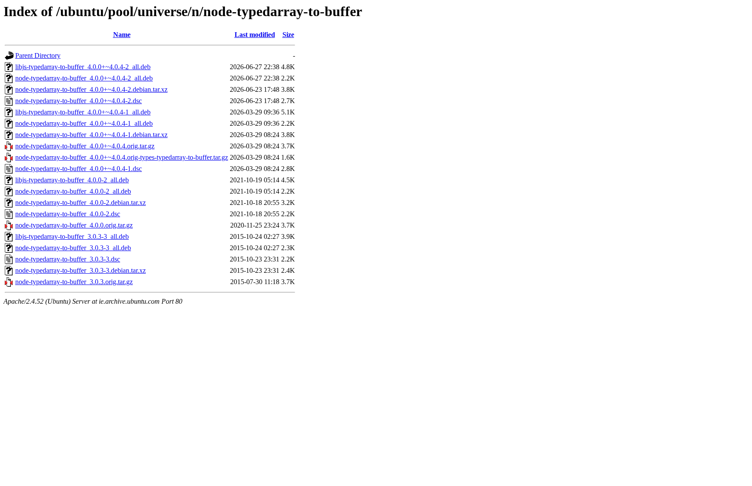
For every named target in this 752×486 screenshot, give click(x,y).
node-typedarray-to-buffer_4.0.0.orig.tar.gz (74, 225)
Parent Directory (37, 55)
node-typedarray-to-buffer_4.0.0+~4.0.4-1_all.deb (84, 123)
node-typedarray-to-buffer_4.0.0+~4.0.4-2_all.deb (84, 78)
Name (122, 34)
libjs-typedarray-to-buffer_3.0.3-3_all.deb (72, 236)
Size (288, 34)
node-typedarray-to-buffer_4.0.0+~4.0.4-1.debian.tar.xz (91, 134)
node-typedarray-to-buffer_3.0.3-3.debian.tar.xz (80, 270)
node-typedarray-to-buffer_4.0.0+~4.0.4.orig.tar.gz (84, 146)
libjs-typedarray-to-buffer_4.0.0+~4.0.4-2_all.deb (83, 66)
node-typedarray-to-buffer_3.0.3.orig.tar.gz (74, 281)
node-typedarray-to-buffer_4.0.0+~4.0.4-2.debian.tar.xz (91, 89)
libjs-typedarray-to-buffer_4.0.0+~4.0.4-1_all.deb (83, 112)
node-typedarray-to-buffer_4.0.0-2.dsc (67, 214)
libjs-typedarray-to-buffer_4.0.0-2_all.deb (72, 180)
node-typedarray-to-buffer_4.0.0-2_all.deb (73, 191)
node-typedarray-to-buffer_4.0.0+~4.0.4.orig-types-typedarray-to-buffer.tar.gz (121, 157)
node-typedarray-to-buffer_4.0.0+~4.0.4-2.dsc (78, 100)
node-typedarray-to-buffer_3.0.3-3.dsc (67, 259)
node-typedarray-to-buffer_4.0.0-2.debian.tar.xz (80, 202)
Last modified (255, 34)
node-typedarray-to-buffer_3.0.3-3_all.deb (73, 247)
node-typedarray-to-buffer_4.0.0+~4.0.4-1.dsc (78, 168)
